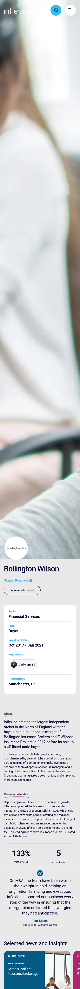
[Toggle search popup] (55, 10)
